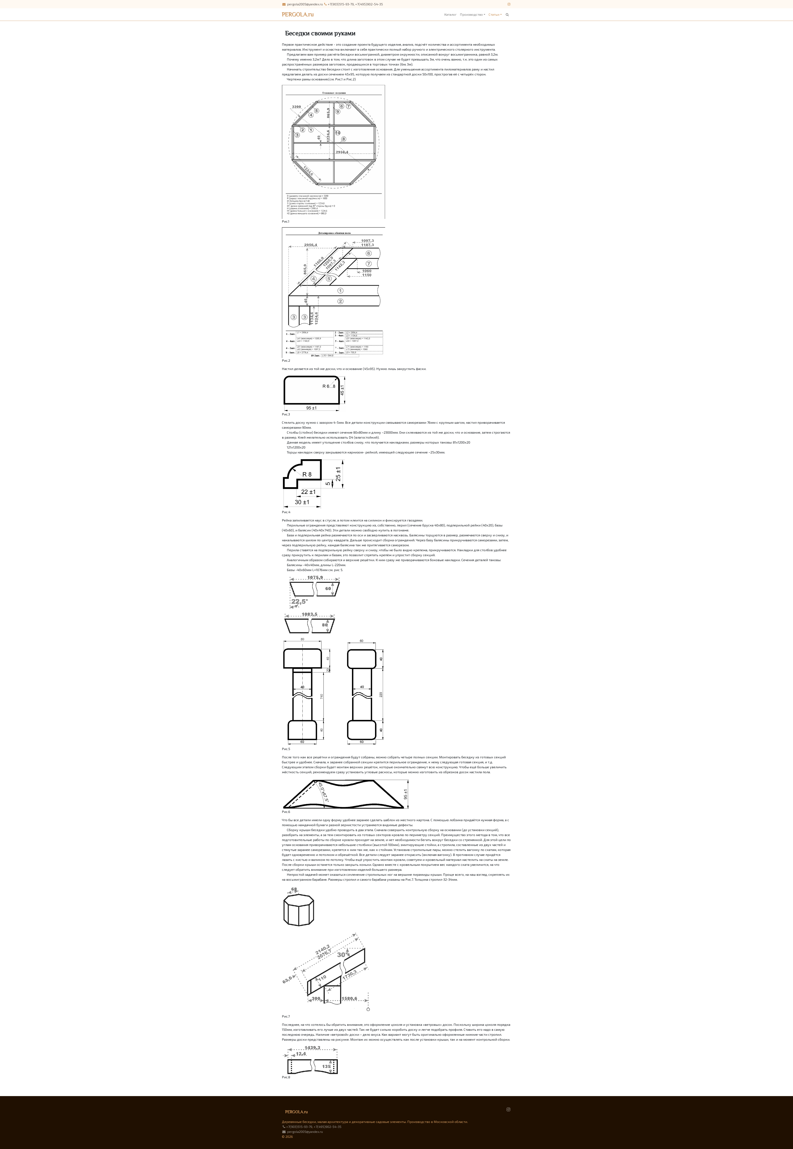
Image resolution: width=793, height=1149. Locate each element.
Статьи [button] (494, 14)
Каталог (450, 14)
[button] (507, 14)
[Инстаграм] (509, 4)
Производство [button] (471, 14)
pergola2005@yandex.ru (304, 4)
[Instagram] (508, 1109)
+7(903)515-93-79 (341, 4)
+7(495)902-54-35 (369, 4)
